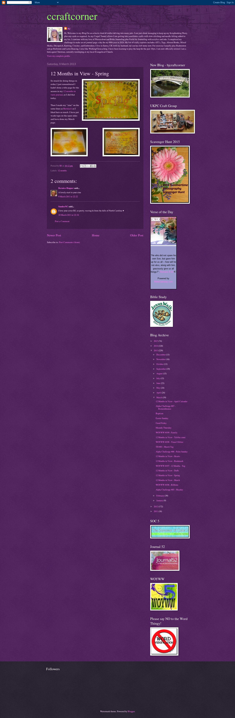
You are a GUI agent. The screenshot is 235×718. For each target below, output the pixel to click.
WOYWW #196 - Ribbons (167, 484)
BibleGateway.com (163, 281)
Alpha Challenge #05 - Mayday (169, 489)
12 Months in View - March (168, 480)
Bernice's (67, 108)
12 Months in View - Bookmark (169, 461)
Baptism (159, 413)
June (158, 383)
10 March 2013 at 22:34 (68, 214)
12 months (62, 170)
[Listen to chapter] (175, 272)
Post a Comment (62, 221)
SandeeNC (63, 206)
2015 (156, 340)
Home (95, 235)
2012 (156, 506)
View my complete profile (58, 55)
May (158, 387)
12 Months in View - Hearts (168, 456)
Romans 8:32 (166, 272)
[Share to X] (88, 166)
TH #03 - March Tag (164, 446)
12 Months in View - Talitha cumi (170, 437)
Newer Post (54, 235)
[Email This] (81, 166)
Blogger (131, 711)
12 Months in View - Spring (168, 475)
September (161, 368)
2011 (156, 511)
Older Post (136, 235)
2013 (156, 350)
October (160, 364)
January (160, 500)
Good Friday (161, 423)
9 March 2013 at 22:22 (68, 196)
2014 (156, 345)
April (159, 392)
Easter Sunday (162, 418)
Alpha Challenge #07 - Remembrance (165, 407)
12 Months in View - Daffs (167, 470)
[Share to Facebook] (91, 166)
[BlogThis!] (85, 166)
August (159, 373)
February (160, 495)
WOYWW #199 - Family (166, 432)
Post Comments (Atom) (69, 242)
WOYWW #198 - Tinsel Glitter (169, 441)
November (161, 359)
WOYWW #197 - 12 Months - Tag (170, 465)
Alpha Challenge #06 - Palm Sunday (172, 451)
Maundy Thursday (163, 427)
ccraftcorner (72, 16)
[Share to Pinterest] (94, 166)
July (158, 378)
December (161, 354)
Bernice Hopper (66, 188)
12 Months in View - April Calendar (171, 401)
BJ (69, 28)
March (159, 397)
